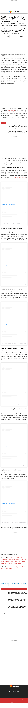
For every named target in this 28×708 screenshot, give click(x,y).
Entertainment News (13, 596)
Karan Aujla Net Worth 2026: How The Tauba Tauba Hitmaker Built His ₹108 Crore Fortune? (17, 593)
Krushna (6, 351)
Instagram (17, 567)
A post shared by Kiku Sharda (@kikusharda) (14, 284)
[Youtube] (17, 689)
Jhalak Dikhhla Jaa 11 (20, 177)
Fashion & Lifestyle (10, 15)
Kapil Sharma (11, 110)
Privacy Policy (20, 699)
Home (2, 15)
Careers (13, 699)
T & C (16, 699)
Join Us (8, 36)
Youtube (3, 568)
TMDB (17, 702)
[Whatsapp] (6, 581)
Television (24, 583)
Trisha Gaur (4, 33)
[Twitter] (4, 581)
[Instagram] (12, 689)
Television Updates (4, 584)
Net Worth (13, 583)
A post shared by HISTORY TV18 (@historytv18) (14, 404)
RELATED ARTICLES (5, 589)
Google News (9, 568)
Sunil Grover (4, 292)
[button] (21, 36)
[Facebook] (2, 581)
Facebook (10, 567)
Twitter (24, 567)
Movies (23, 700)
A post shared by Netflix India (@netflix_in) (14, 343)
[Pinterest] (14, 689)
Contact (9, 699)
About (6, 699)
